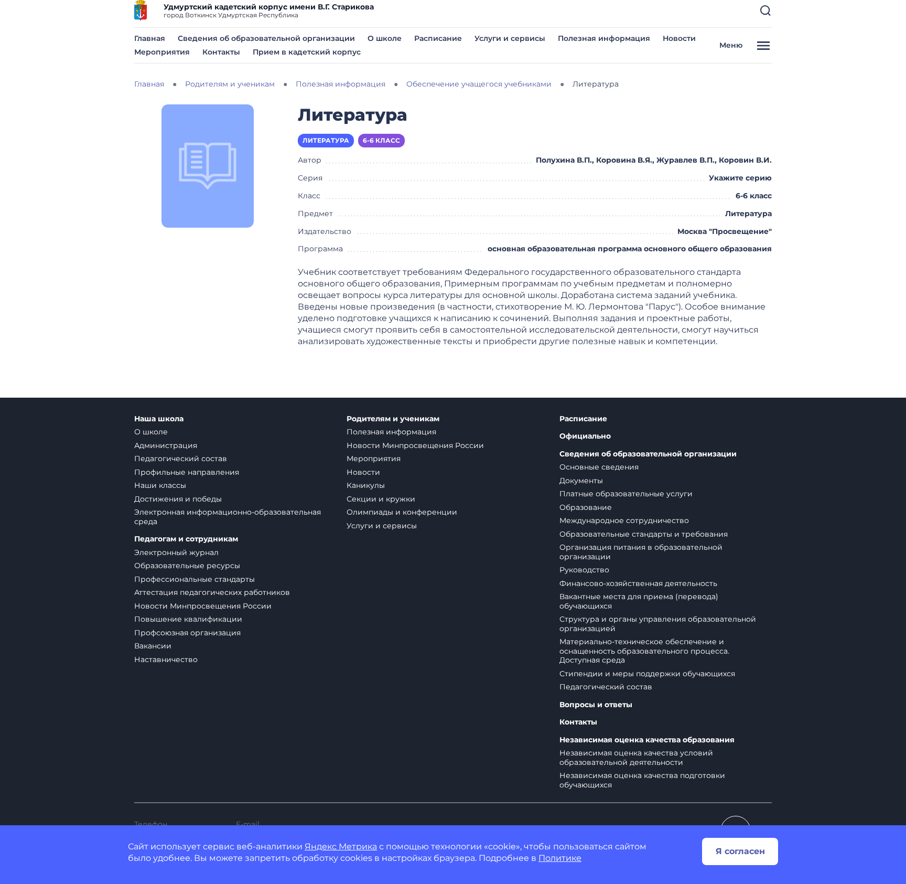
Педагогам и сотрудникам (186, 539)
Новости (679, 38)
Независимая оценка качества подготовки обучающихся (642, 780)
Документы (581, 480)
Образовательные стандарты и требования (643, 534)
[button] (765, 10)
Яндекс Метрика (341, 846)
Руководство (584, 569)
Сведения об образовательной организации (266, 38)
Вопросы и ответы (595, 704)
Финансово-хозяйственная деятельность (638, 583)
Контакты (221, 52)
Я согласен (740, 851)
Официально (585, 436)
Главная (149, 38)
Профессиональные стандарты (194, 579)
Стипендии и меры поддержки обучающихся (647, 673)
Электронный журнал (176, 552)
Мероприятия (162, 52)
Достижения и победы (178, 499)
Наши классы (160, 485)
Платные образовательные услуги (626, 493)
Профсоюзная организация (187, 632)
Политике (559, 858)
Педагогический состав (180, 458)
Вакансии (152, 646)
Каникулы (366, 485)
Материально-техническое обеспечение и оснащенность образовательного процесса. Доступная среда (644, 651)
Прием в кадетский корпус (307, 52)
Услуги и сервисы (509, 38)
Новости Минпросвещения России (203, 606)
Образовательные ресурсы (187, 565)
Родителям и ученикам (393, 418)
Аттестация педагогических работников (212, 592)
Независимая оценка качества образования (647, 740)
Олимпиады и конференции (402, 512)
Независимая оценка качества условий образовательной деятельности (636, 757)
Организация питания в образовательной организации (640, 551)
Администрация (165, 445)
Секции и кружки (381, 499)
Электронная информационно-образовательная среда (227, 516)
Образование (585, 507)
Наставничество (166, 659)
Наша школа (159, 418)
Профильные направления (186, 472)
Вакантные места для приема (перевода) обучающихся (638, 601)
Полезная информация (604, 38)
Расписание (438, 38)
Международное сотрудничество (624, 520)
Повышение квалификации (188, 619)
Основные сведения (599, 467)
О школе (385, 38)
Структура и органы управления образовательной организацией (657, 623)
